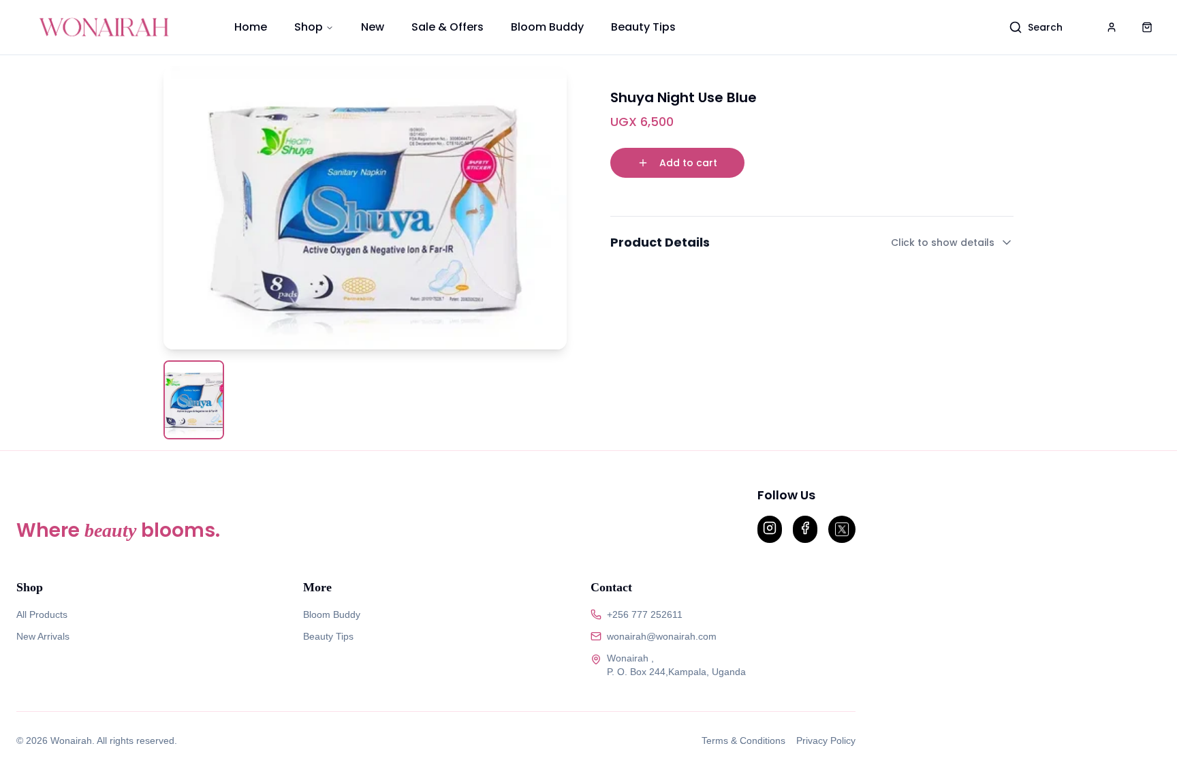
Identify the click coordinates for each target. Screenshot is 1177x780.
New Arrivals (42, 636)
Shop (308, 27)
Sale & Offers (447, 27)
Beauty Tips (643, 27)
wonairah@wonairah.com (662, 636)
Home (250, 27)
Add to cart (688, 163)
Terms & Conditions (743, 740)
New (372, 27)
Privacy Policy (826, 740)
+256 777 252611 (644, 614)
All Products (41, 614)
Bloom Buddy (547, 27)
